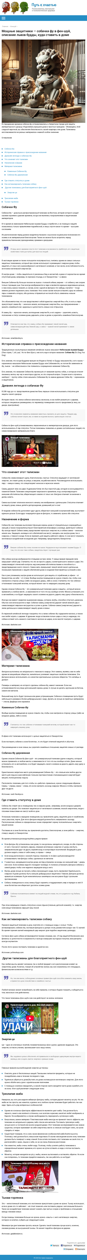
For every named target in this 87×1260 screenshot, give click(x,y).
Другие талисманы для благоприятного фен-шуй (25, 188)
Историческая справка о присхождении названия (25, 152)
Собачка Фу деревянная (17, 175)
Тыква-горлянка (11, 202)
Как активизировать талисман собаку (20, 184)
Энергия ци (12, 192)
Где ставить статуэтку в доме (17, 180)
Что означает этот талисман (16, 159)
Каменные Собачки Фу (17, 171)
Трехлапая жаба (11, 198)
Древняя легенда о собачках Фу (18, 156)
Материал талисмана (13, 166)
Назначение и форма (13, 163)
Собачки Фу (9, 149)
